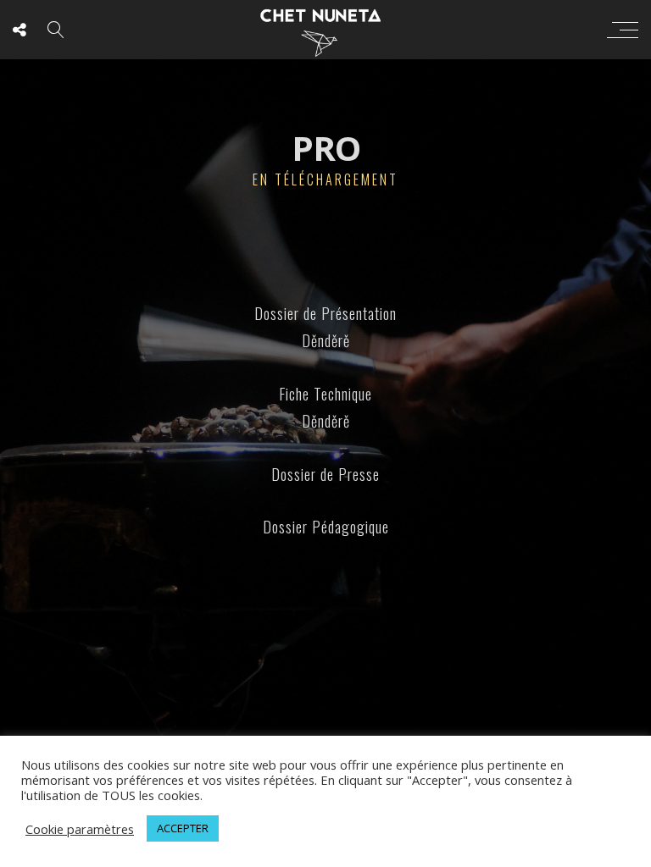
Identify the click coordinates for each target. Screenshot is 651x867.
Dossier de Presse (325, 474)
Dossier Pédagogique (326, 527)
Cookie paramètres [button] (79, 829)
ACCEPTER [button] (183, 828)
